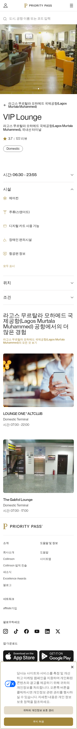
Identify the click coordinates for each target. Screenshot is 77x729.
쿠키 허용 (38, 721)
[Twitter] (57, 631)
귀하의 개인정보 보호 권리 (38, 710)
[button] (36, 88)
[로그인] (5, 5)
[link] (20, 656)
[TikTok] (16, 631)
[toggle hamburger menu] (71, 5)
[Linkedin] (47, 631)
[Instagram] (5, 631)
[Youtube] (37, 631)
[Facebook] (26, 631)
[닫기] (72, 667)
